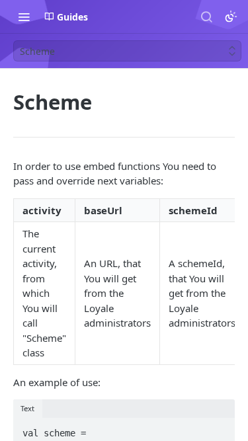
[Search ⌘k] (206, 16)
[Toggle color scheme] (230, 16)
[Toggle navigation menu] (23, 16)
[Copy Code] (218, 429)
